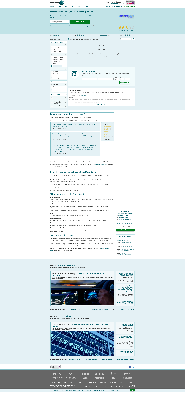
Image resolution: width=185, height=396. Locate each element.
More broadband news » (58, 309)
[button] (123, 3)
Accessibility (80, 382)
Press (65, 382)
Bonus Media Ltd (69, 385)
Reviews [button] (73, 6)
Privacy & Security (91, 359)
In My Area (80, 6)
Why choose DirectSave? (124, 219)
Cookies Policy (97, 390)
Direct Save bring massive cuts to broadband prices (125, 249)
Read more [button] (100, 104)
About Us (52, 382)
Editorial (72, 382)
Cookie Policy (103, 382)
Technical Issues (107, 359)
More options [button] (56, 94)
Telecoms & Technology (126, 309)
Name (83, 77)
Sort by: (116, 39)
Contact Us (131, 382)
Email (99, 77)
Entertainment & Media (100, 309)
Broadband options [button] (58, 42)
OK (132, 390)
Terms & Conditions (92, 382)
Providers (65, 6)
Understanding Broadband (125, 359)
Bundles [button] (58, 6)
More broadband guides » (58, 359)
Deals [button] (51, 6)
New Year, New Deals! (126, 246)
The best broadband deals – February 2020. (124, 243)
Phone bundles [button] (57, 81)
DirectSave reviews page (101, 164)
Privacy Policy (113, 382)
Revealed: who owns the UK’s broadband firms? (125, 239)
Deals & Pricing (76, 309)
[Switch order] (133, 39)
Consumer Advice (74, 359)
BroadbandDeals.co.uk (55, 385)
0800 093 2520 (116, 4)
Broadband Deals (53, 29)
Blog (59, 382)
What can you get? (123, 217)
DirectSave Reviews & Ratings (125, 213)
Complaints (122, 382)
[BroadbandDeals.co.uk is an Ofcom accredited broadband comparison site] (55, 368)
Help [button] (87, 6)
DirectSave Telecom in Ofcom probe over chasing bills (124, 253)
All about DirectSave (123, 215)
